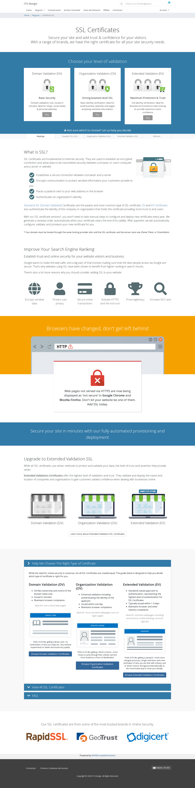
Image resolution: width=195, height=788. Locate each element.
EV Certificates (159, 205)
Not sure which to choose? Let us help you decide (98, 130)
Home (29, 10)
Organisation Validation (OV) (99, 136)
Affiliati (106, 10)
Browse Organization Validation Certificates (97, 666)
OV (143, 205)
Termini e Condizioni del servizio (54, 768)
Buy (47, 114)
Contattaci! (117, 10)
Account (163, 10)
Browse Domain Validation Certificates (50, 653)
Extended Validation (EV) (127, 136)
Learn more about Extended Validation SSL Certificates (97, 533)
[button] (97, 563)
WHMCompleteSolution (103, 755)
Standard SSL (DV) (69, 136)
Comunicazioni (54, 10)
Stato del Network (91, 10)
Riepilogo (41, 136)
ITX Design (30, 3)
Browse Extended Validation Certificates (144, 675)
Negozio (39, 10)
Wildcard (156, 136)
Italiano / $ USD (163, 767)
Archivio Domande (72, 10)
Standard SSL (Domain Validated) (43, 205)
